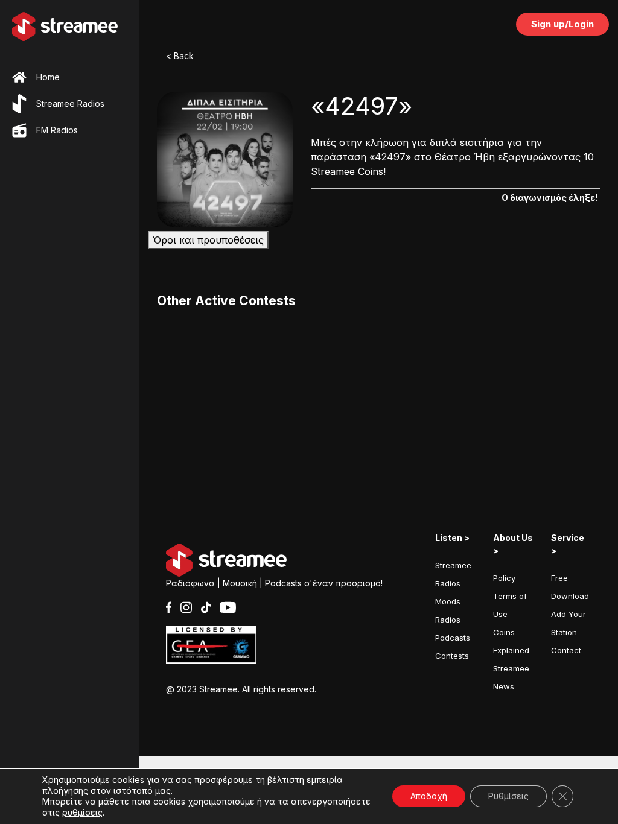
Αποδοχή (428, 796)
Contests (452, 656)
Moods (447, 601)
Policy (504, 578)
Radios (447, 619)
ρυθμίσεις (82, 812)
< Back (180, 56)
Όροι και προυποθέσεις (208, 240)
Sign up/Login (562, 24)
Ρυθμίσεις (508, 796)
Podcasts (452, 637)
